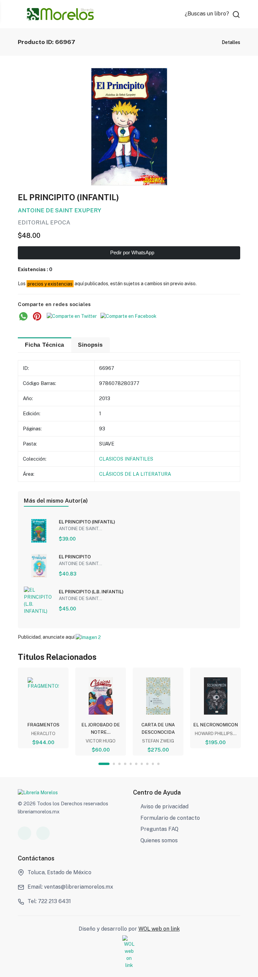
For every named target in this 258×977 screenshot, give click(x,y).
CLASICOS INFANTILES (126, 459)
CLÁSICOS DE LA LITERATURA (135, 474)
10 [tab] (158, 764)
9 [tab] (153, 764)
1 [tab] (104, 764)
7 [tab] (142, 764)
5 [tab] (131, 764)
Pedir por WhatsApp (131, 252)
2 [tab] (114, 764)
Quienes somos (159, 840)
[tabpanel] (43, 708)
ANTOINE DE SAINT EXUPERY (59, 210)
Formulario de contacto (170, 818)
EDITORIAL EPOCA (44, 222)
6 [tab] (136, 764)
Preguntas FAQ (159, 829)
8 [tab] (147, 764)
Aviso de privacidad (164, 806)
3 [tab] (119, 764)
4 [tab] (125, 764)
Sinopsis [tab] (90, 345)
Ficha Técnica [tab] (44, 345)
